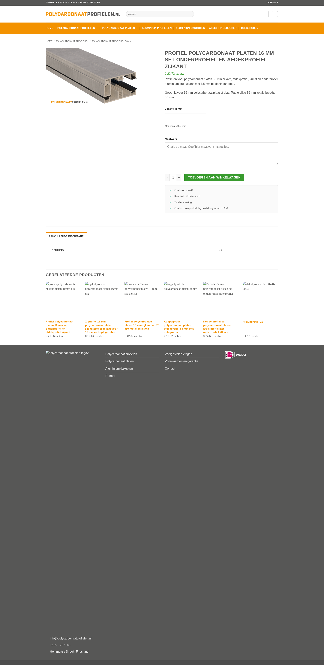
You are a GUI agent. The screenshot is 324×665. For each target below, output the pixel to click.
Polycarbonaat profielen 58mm (111, 41)
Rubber (110, 375)
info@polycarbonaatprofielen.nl (71, 638)
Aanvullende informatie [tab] (66, 236)
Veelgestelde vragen (178, 354)
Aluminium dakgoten (190, 28)
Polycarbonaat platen (118, 28)
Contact (272, 2)
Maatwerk (171, 138)
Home (49, 28)
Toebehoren (249, 28)
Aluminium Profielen (157, 28)
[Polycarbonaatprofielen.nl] (83, 14)
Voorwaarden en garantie (181, 361)
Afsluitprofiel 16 (253, 321)
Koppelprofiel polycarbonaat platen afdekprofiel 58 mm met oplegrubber (179, 327)
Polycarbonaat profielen (76, 28)
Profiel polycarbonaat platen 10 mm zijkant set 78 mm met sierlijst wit (141, 325)
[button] (266, 14)
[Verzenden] (190, 14)
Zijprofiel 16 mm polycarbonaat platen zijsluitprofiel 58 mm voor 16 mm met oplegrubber (101, 327)
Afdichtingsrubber (222, 28)
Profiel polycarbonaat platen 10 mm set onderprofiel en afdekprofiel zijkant (59, 327)
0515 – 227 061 (60, 645)
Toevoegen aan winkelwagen (214, 177)
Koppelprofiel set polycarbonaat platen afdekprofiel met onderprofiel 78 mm (217, 327)
